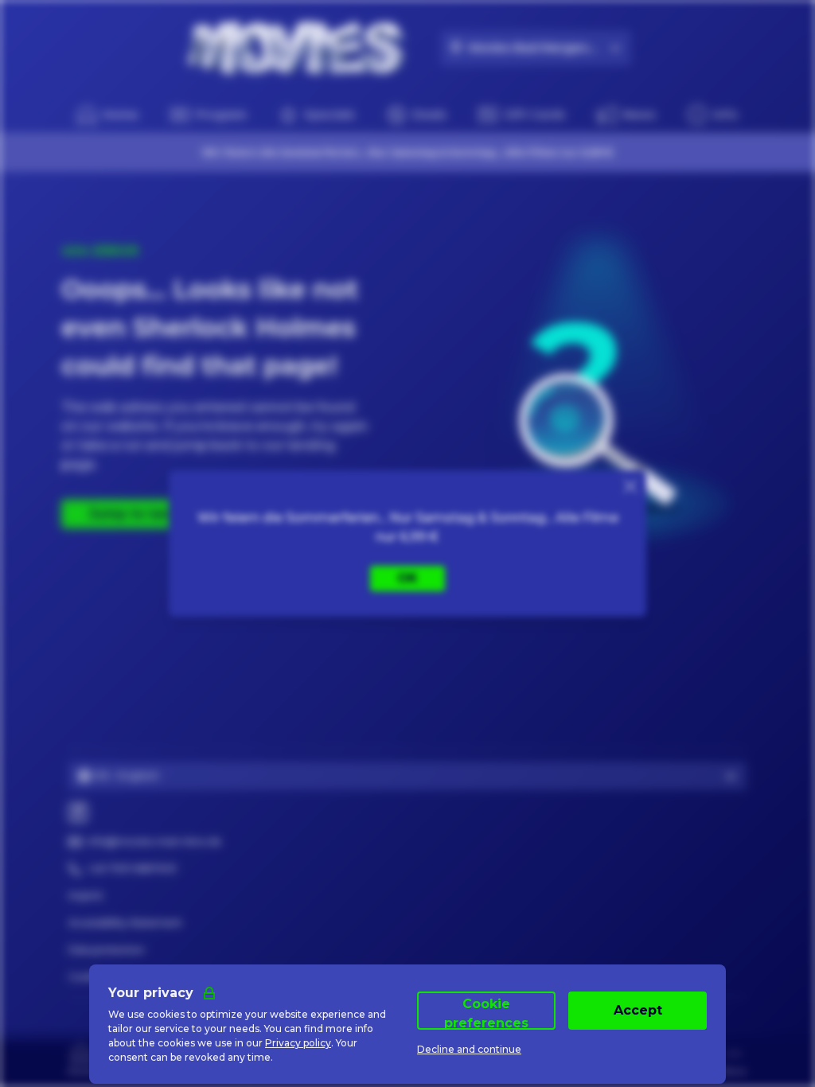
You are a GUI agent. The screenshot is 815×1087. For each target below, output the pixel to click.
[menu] (713, 114)
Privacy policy (298, 1043)
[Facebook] (78, 812)
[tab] (81, 1058)
